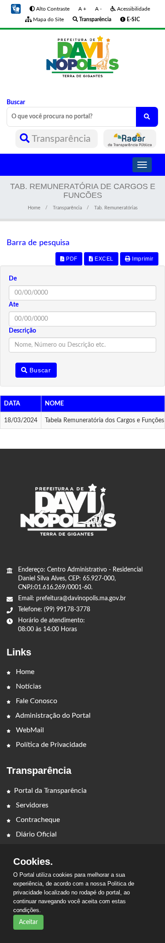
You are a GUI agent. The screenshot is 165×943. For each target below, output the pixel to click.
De (13, 279)
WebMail (29, 730)
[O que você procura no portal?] (147, 117)
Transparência (61, 139)
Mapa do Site (48, 19)
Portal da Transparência (50, 790)
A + (82, 8)
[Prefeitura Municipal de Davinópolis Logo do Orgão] (82, 57)
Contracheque (37, 819)
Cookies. (33, 861)
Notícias (27, 686)
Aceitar (28, 922)
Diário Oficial (35, 834)
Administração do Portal (52, 715)
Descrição (22, 331)
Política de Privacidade (50, 744)
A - (98, 8)
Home (34, 207)
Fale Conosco (35, 700)
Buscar (16, 102)
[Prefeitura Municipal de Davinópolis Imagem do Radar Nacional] (129, 138)
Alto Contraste (52, 8)
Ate (13, 305)
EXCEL (103, 259)
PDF (70, 259)
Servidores (31, 805)
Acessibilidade (133, 8)
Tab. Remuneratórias (116, 207)
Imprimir (142, 259)
